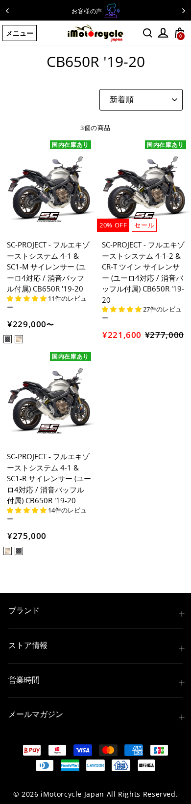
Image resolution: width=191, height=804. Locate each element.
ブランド (24, 610)
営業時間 (24, 679)
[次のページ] (183, 10)
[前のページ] (7, 10)
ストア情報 (28, 645)
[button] (27, 298)
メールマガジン (35, 714)
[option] (95, 10)
